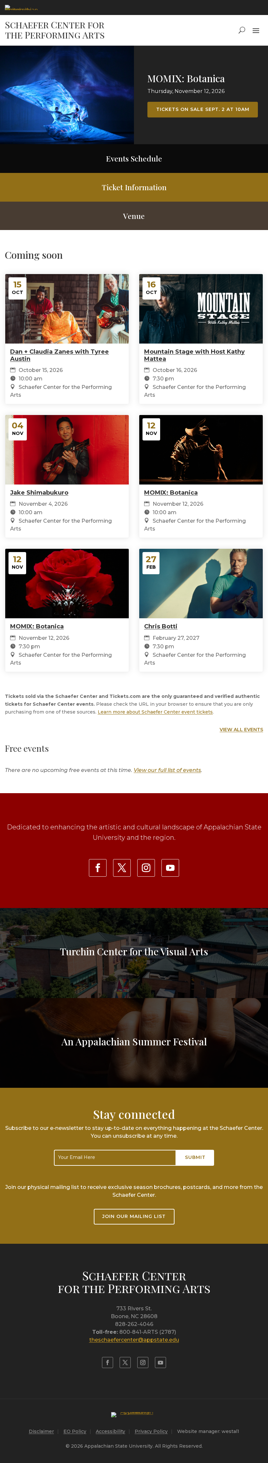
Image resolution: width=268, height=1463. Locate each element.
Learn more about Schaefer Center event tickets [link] (155, 712)
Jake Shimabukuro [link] (39, 492)
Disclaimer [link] (41, 1431)
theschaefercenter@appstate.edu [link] (134, 1340)
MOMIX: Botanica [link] (186, 78)
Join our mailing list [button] (134, 1216)
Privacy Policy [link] (151, 1431)
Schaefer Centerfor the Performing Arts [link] (134, 1282)
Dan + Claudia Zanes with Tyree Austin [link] (59, 355)
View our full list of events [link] (167, 770)
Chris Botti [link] (160, 626)
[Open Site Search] (242, 30)
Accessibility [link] (110, 1431)
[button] (256, 30)
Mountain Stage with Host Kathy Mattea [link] (194, 355)
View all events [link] (241, 729)
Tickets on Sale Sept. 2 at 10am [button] (202, 109)
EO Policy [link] (74, 1431)
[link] (21, 7)
